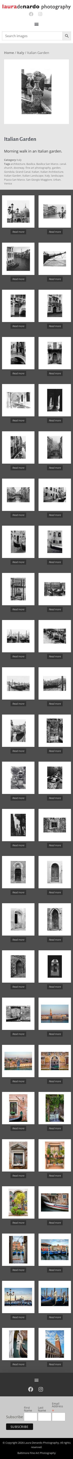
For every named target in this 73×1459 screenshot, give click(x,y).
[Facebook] (31, 14)
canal (63, 164)
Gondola (9, 172)
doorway (19, 167)
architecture (18, 164)
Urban (57, 179)
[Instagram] (40, 14)
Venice (8, 183)
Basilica (30, 164)
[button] (36, 24)
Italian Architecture (51, 172)
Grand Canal (23, 172)
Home (9, 52)
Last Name (42, 1409)
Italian (35, 172)
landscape (57, 175)
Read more (18, 232)
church (8, 167)
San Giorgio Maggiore (39, 179)
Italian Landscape (32, 175)
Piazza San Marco (14, 179)
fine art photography (38, 167)
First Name (28, 1409)
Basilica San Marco (47, 164)
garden (56, 167)
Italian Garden (12, 175)
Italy (20, 52)
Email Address (57, 1407)
